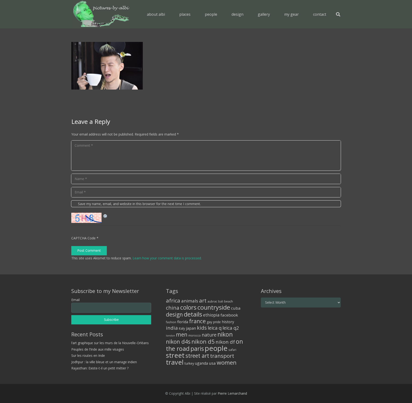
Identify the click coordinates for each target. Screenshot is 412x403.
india (172, 327)
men (181, 334)
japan (191, 328)
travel (175, 362)
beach (228, 301)
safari (232, 350)
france (197, 321)
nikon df (225, 341)
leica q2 (230, 328)
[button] (194, 14)
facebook (229, 315)
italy (182, 328)
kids (202, 327)
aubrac (212, 301)
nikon (225, 334)
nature (209, 335)
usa (212, 363)
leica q (214, 327)
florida (182, 321)
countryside (213, 307)
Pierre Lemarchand (232, 393)
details (193, 314)
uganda (201, 363)
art (202, 300)
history (228, 321)
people (216, 348)
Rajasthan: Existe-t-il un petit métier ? (100, 368)
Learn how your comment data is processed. (167, 258)
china (172, 307)
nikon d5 (203, 341)
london (170, 335)
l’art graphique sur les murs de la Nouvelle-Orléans (110, 343)
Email (75, 299)
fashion (171, 322)
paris (197, 349)
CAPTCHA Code (83, 238)
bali (220, 301)
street (175, 355)
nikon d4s (178, 341)
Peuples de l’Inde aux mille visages (97, 349)
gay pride (214, 322)
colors (188, 307)
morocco (194, 335)
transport (222, 355)
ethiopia (211, 315)
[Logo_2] (101, 14)
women (227, 362)
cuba (236, 308)
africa (173, 300)
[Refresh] (105, 215)
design (174, 314)
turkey (189, 363)
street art (197, 355)
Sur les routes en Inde (88, 355)
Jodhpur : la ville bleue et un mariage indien (104, 362)
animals (189, 301)
